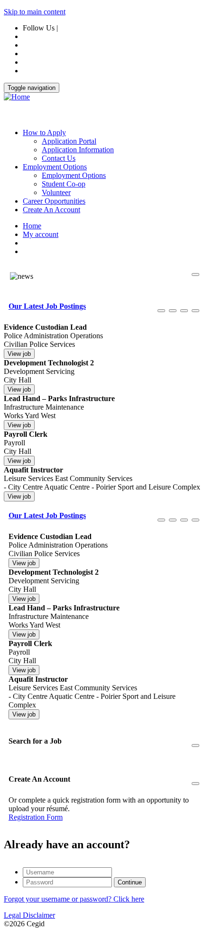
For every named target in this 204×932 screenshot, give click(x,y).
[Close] (195, 274)
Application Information (78, 150)
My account (40, 234)
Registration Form (36, 817)
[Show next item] (184, 310)
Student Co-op (63, 184)
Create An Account (51, 210)
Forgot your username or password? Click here (74, 899)
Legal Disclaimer (29, 915)
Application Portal (69, 141)
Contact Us (58, 158)
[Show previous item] (161, 310)
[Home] (17, 97)
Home (32, 226)
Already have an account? (67, 844)
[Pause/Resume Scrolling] (172, 310)
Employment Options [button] (55, 167)
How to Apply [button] (44, 132)
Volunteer (56, 192)
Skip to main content (34, 12)
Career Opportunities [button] (54, 201)
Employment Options (74, 175)
